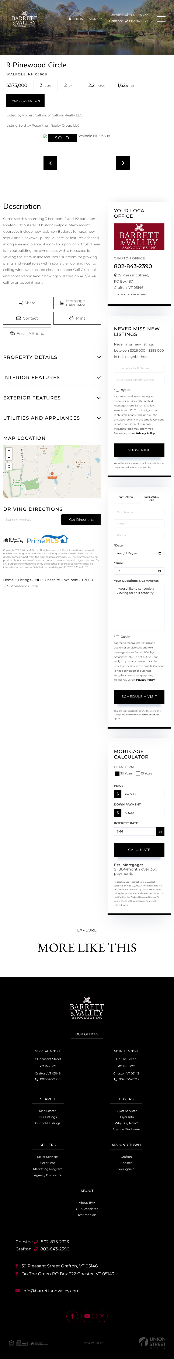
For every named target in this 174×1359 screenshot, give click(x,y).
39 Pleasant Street (59, 1266)
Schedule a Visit (152, 498)
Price (118, 786)
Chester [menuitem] (126, 1163)
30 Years (126, 773)
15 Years (147, 773)
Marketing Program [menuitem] (47, 1169)
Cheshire (52, 580)
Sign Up (95, 19)
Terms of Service (150, 714)
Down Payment (127, 804)
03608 (87, 580)
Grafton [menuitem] (126, 1157)
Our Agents (139, 294)
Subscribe (139, 450)
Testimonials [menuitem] (87, 1215)
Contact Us (121, 294)
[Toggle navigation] (161, 19)
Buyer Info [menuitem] (126, 1117)
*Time (118, 563)
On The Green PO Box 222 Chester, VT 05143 (126, 1066)
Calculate (139, 850)
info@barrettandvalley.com (51, 1291)
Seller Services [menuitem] (47, 1157)
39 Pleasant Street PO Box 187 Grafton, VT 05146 (47, 1066)
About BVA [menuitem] (87, 1203)
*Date (118, 545)
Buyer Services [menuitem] (126, 1111)
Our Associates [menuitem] (87, 1209)
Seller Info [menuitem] (47, 1163)
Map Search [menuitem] (48, 1111)
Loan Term (124, 767)
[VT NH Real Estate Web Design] (152, 1343)
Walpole (71, 580)
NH (38, 580)
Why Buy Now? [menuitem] (126, 1123)
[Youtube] (87, 1316)
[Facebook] (72, 1316)
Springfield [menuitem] (126, 1169)
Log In (77, 19)
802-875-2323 (139, 15)
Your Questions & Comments (136, 581)
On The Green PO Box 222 (67, 1274)
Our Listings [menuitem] (48, 1117)
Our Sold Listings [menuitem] (47, 1123)
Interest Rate (126, 823)
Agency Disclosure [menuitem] (126, 1129)
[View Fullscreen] (9, 466)
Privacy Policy (145, 433)
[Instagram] (102, 1316)
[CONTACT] (25, 100)
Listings (24, 580)
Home (8, 580)
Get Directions (81, 520)
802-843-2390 (139, 21)
